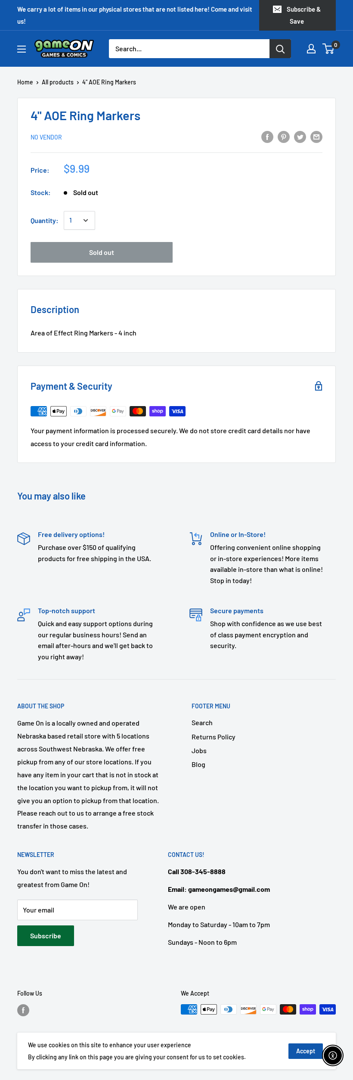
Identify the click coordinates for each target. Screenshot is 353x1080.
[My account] (311, 48)
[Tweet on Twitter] (300, 136)
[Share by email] (316, 136)
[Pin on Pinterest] (284, 136)
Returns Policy (213, 736)
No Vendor (46, 137)
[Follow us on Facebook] (23, 1010)
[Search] (280, 48)
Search (202, 722)
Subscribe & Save (304, 15)
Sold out (101, 252)
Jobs (199, 750)
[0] (328, 48)
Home (25, 82)
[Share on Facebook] (267, 136)
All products (58, 82)
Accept (305, 1051)
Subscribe (45, 935)
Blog (198, 764)
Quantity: (45, 220)
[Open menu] (21, 49)
